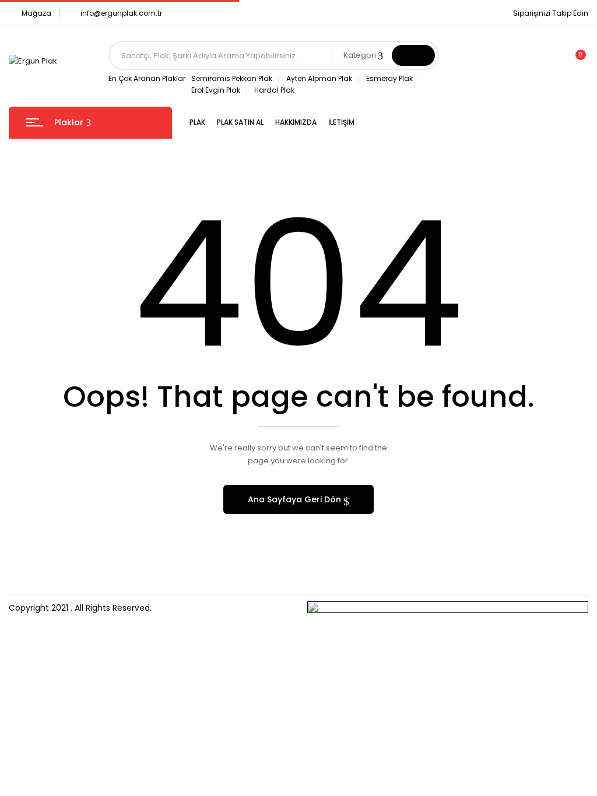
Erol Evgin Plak (215, 90)
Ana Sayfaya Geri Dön (295, 499)
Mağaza (36, 13)
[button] (575, 61)
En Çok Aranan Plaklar (146, 78)
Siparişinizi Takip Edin (550, 13)
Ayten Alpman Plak (319, 78)
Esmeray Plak (389, 78)
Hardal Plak (274, 90)
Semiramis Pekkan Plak (231, 78)
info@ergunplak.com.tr (121, 13)
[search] (413, 55)
